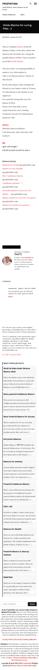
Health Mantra (17, 61)
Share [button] (4, 273)
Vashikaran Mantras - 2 (12, 183)
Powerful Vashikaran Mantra (16, 484)
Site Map (32, 666)
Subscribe (33, 639)
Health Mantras (14, 247)
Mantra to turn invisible (12, 168)
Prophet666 (10, 3)
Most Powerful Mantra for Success (19, 416)
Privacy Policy (16, 666)
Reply (10, 297)
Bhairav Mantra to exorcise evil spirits (19, 198)
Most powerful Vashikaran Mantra (19, 394)
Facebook (18, 639)
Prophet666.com (28, 257)
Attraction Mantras (12, 439)
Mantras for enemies (13, 461)
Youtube (25, 639)
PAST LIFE (8, 506)
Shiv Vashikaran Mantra (12, 176)
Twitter (10, 639)
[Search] (30, 3)
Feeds (4, 639)
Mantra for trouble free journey (16, 205)
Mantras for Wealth (10, 165)
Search (32, 604)
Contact (25, 666)
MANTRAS (8, 577)
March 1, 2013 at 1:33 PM (26, 288)
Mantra (20, 47)
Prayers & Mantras (8, 15)
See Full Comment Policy (11, 355)
